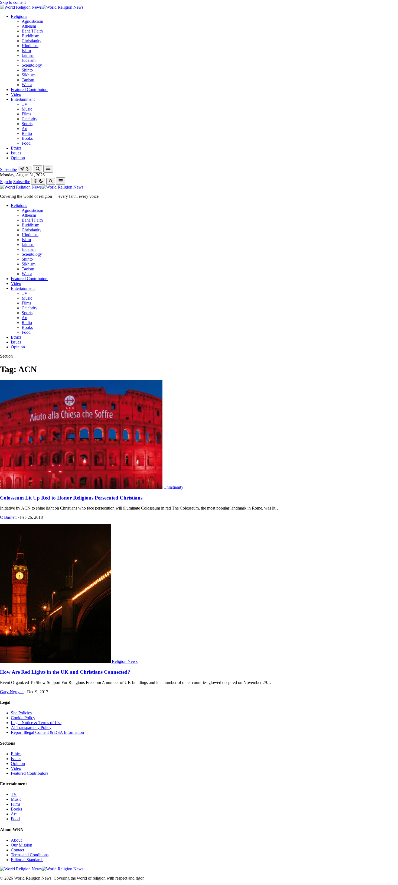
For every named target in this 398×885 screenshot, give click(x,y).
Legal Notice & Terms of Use (36, 722)
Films (26, 114)
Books (27, 138)
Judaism (28, 60)
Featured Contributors (29, 89)
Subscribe (8, 169)
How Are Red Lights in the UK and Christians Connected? (65, 672)
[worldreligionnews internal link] (41, 7)
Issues (16, 153)
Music (27, 109)
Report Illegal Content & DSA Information (47, 732)
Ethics (16, 148)
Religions (19, 16)
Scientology (32, 65)
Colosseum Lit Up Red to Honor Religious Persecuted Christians (71, 498)
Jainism (28, 55)
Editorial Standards (27, 859)
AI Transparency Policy (31, 727)
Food (26, 143)
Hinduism (30, 45)
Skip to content (13, 2)
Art (24, 128)
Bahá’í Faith (32, 31)
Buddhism (30, 36)
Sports (27, 123)
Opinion (18, 157)
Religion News (125, 661)
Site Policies (21, 713)
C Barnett (8, 517)
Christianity (31, 40)
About (16, 840)
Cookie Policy (23, 717)
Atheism (29, 26)
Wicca (27, 84)
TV (25, 104)
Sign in (6, 181)
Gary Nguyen (12, 691)
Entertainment (23, 99)
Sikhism (28, 75)
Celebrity (29, 118)
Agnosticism (32, 21)
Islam (26, 50)
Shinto (27, 70)
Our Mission (21, 845)
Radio (27, 133)
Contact (17, 850)
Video (16, 94)
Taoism (28, 79)
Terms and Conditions (29, 854)
